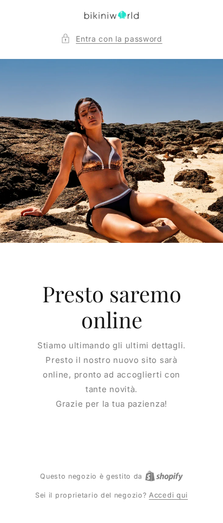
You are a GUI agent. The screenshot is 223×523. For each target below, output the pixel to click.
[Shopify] (164, 476)
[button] (111, 38)
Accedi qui (168, 495)
